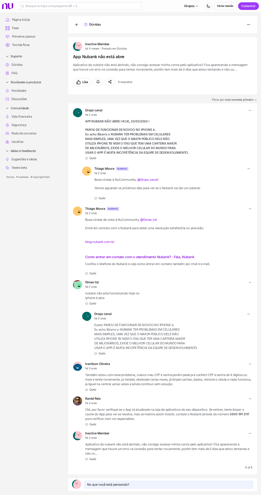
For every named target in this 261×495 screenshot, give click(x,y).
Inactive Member (97, 44)
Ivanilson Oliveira (97, 364)
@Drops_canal (147, 179)
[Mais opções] (250, 110)
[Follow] (98, 82)
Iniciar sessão (225, 6)
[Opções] (248, 24)
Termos (10, 177)
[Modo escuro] (208, 6)
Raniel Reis (93, 398)
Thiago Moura (104, 168)
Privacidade (22, 177)
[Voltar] (77, 24)
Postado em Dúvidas (114, 48)
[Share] (110, 82)
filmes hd (92, 282)
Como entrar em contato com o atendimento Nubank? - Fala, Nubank (139, 257)
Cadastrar (248, 6)
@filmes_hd (148, 219)
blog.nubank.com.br (99, 241)
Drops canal (93, 110)
